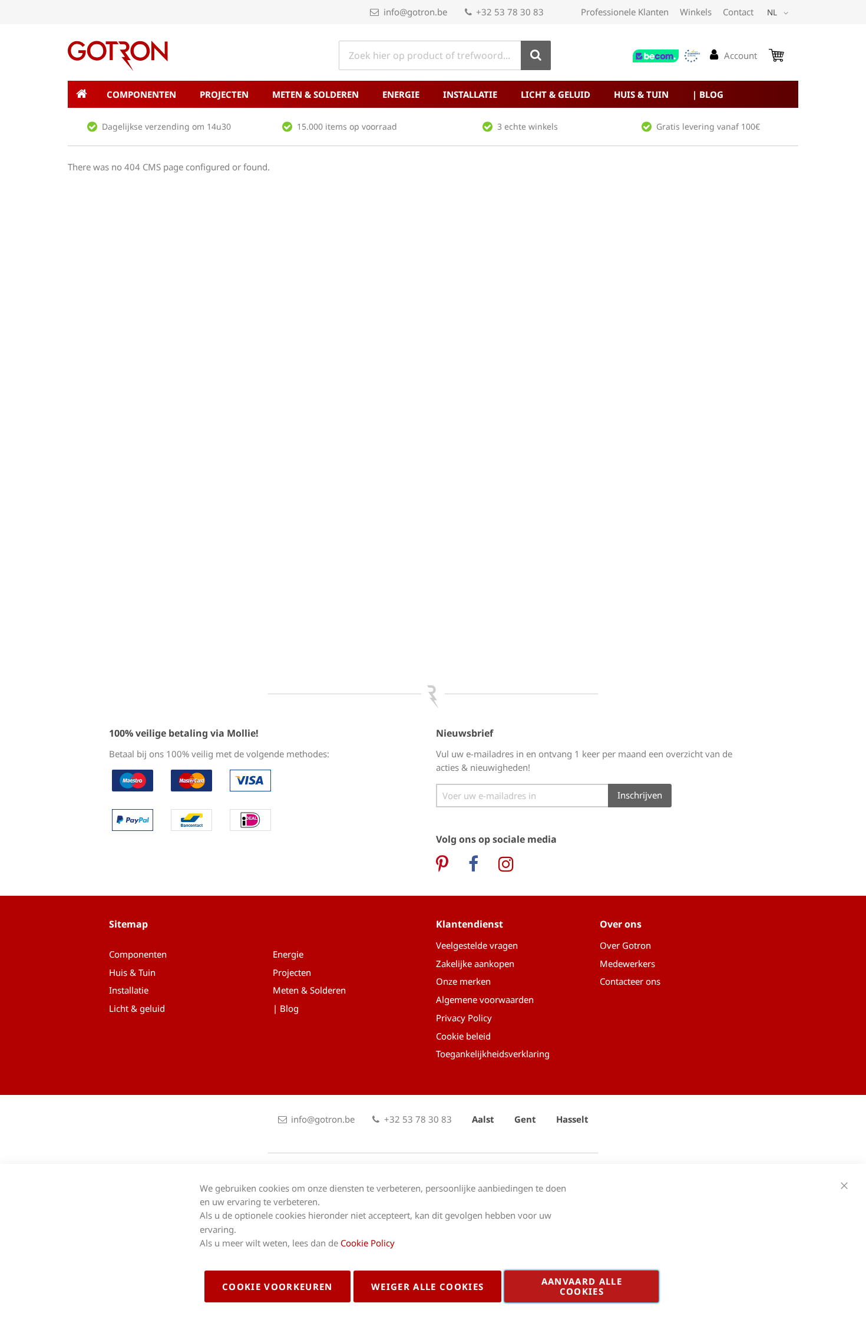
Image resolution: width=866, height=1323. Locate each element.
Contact (738, 12)
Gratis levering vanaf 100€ (708, 126)
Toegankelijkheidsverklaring (493, 1054)
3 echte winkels (527, 126)
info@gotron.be (415, 12)
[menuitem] (141, 94)
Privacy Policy (464, 1018)
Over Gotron (625, 945)
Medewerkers (627, 963)
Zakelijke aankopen (475, 963)
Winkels (696, 12)
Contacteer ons (630, 981)
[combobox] (445, 55)
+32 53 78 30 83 (510, 12)
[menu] (433, 94)
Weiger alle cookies (427, 1286)
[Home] (81, 94)
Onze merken (463, 981)
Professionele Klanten (625, 12)
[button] (779, 12)
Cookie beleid (463, 1036)
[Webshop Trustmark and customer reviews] (667, 56)
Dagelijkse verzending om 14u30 (166, 126)
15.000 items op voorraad (347, 126)
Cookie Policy (368, 1243)
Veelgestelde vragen (477, 945)
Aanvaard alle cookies (582, 1286)
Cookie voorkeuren (277, 1286)
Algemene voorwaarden (485, 999)
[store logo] (118, 56)
